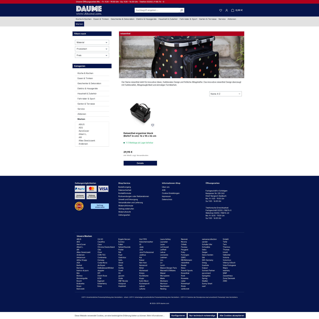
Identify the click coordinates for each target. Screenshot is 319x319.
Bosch (79, 281)
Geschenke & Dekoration (89, 83)
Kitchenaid (143, 270)
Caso (100, 244)
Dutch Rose (102, 276)
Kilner (141, 268)
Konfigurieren (178, 315)
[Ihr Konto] (227, 10)
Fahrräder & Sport (86, 98)
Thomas (226, 250)
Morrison (163, 283)
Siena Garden (207, 255)
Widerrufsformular (125, 206)
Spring (204, 278)
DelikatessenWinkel (106, 268)
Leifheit (163, 250)
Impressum (166, 196)
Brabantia (80, 283)
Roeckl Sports (187, 270)
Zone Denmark (229, 278)
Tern (225, 244)
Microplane (164, 276)
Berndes (80, 268)
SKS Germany (207, 260)
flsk (119, 252)
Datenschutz (167, 199)
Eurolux (121, 242)
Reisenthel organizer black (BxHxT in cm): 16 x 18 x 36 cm (139, 134)
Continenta (102, 257)
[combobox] (157, 10)
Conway (101, 260)
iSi (140, 244)
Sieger (204, 252)
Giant (120, 265)
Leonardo (164, 255)
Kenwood (143, 265)
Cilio (99, 250)
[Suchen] (181, 10)
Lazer (162, 244)
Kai (140, 257)
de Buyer (101, 265)
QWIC (183, 257)
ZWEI (225, 281)
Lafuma (142, 289)
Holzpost (122, 283)
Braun (79, 286)
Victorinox (227, 260)
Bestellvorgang (124, 187)
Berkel (79, 265)
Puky (183, 252)
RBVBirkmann (186, 260)
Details (140, 163)
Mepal (162, 273)
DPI (99, 273)
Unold (225, 252)
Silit (203, 257)
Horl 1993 (143, 239)
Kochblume (143, 276)
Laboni (142, 286)
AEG (81, 127)
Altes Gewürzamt (87, 140)
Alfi (80, 137)
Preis (79, 55)
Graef (120, 270)
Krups (141, 278)
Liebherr (163, 257)
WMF (225, 273)
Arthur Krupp (82, 260)
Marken (81, 119)
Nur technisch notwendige (202, 315)
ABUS (81, 124)
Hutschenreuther (146, 242)
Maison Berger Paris (168, 268)
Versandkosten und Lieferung (130, 202)
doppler (101, 270)
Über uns (165, 187)
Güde (120, 278)
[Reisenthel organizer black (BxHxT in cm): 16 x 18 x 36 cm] (140, 113)
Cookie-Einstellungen (171, 193)
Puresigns (185, 255)
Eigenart (101, 281)
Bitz (78, 273)
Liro (161, 260)
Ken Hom (143, 263)
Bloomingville (82, 278)
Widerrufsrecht (124, 212)
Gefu (120, 260)
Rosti (183, 276)
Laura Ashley (165, 239)
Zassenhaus (228, 276)
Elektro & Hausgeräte (88, 88)
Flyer (120, 255)
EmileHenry (102, 283)
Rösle (183, 286)
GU (119, 273)
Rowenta (184, 278)
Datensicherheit (124, 190)
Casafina (101, 242)
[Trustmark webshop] (79, 206)
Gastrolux (122, 257)
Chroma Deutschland (106, 247)
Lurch (162, 265)
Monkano (164, 281)
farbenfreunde (124, 247)
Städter (205, 281)
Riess (183, 268)
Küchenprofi (144, 283)
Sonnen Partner (208, 270)
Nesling (163, 289)
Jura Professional (146, 252)
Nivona (184, 242)
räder (183, 281)
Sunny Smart (207, 283)
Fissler (121, 250)
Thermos (226, 247)
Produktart (82, 49)
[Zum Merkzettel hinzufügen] (152, 125)
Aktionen (82, 114)
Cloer (100, 252)
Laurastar (164, 242)
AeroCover (84, 131)
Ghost (120, 263)
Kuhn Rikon (144, 281)
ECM (99, 278)
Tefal (225, 242)
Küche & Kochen (85, 73)
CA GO (100, 239)
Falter (120, 244)
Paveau (184, 247)
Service (81, 109)
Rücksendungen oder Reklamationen (133, 196)
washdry (226, 270)
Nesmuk (184, 239)
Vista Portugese (229, 265)
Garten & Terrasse (86, 104)
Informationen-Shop (171, 183)
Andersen (83, 144)
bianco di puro (83, 270)
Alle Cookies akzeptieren (232, 315)
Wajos (225, 268)
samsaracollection (209, 239)
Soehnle (205, 265)
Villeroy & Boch (229, 263)
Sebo (204, 250)
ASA (78, 263)
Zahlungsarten (124, 215)
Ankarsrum (81, 257)
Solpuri (205, 268)
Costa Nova (102, 263)
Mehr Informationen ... (155, 316)
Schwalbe (206, 247)
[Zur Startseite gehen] (88, 10)
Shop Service (124, 183)
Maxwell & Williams (168, 270)
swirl (204, 286)
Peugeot (184, 250)
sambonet (185, 289)
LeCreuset (164, 247)
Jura (141, 250)
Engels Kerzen (124, 239)
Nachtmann (164, 286)
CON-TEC (102, 255)
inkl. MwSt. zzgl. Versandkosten (135, 155)
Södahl (226, 239)
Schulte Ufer (207, 244)
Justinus (142, 255)
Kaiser (141, 260)
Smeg (204, 263)
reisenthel (185, 263)
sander (205, 242)
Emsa (100, 286)
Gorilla (120, 268)
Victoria (226, 257)
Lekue (162, 252)
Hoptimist (122, 286)
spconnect (206, 273)
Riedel (183, 265)
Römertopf (185, 283)
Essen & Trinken (85, 78)
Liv (161, 263)
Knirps (141, 273)
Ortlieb (184, 244)
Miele (162, 278)
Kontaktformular (124, 193)
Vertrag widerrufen (100, 206)
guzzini (121, 276)
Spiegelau (206, 276)
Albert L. (83, 134)
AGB (163, 190)
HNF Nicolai (123, 281)
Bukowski (80, 289)
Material (80, 42)
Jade (141, 247)
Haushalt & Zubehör (87, 93)
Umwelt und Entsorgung (128, 199)
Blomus (79, 276)
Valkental (226, 255)
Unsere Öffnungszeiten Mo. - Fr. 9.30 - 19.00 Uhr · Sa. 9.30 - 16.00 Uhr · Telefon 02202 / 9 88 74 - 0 (120, 2)
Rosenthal (185, 273)
